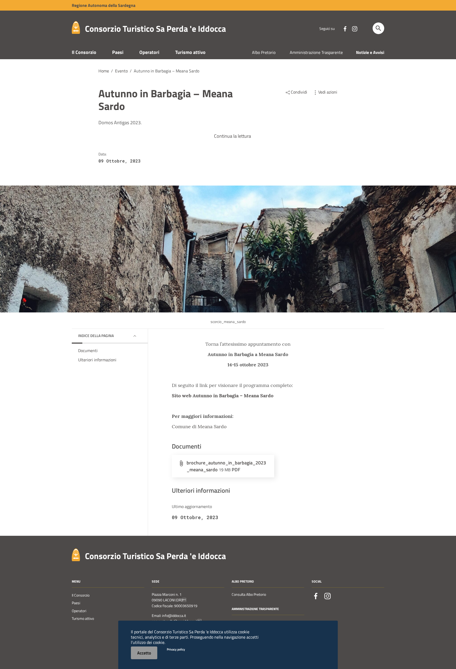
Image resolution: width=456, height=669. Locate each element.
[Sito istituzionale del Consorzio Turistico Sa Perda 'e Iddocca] (76, 27)
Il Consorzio (84, 52)
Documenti (88, 350)
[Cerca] (378, 28)
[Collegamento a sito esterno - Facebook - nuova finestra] (345, 28)
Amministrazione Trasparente (316, 52)
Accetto (144, 653)
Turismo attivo (190, 52)
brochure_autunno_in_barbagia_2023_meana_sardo (226, 466)
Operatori (149, 52)
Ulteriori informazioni (97, 360)
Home (103, 71)
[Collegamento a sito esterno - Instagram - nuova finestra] (354, 28)
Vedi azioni (327, 92)
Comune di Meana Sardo (199, 426)
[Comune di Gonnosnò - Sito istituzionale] (76, 554)
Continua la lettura (232, 136)
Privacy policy (176, 649)
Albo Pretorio (264, 52)
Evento (121, 71)
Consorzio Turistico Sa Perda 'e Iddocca (155, 28)
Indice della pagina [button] (96, 335)
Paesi (118, 52)
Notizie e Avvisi (370, 52)
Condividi (299, 92)
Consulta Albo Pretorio (249, 594)
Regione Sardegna (103, 5)
